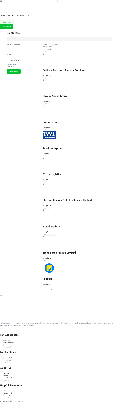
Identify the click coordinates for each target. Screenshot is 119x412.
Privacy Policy (7, 395)
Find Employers (13, 71)
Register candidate (8, 342)
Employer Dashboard (9, 358)
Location (9, 54)
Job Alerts (6, 345)
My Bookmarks (7, 347)
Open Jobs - (47, 76)
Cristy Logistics (52, 174)
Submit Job (6, 362)
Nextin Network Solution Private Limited (67, 200)
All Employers (9, 360)
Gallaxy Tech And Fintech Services (64, 70)
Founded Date (11, 64)
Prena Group (50, 122)
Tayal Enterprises (53, 148)
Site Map (5, 391)
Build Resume (20, 15)
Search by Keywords (13, 44)
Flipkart (47, 279)
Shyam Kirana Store (55, 96)
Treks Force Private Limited (59, 253)
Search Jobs (10, 15)
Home (3, 15)
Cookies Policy (7, 398)
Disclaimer (6, 380)
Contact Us (6, 375)
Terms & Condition (8, 378)
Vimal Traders (51, 227)
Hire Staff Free (7, 26)
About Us (6, 373)
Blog (28, 15)
